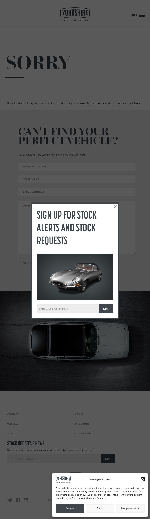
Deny (100, 508)
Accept (69, 508)
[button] (143, 479)
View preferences (130, 508)
